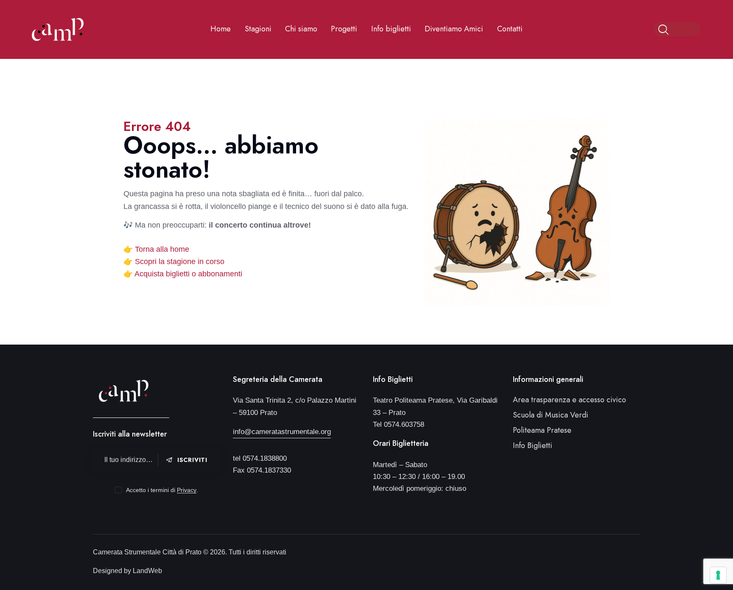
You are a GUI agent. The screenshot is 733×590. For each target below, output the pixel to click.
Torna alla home (162, 249)
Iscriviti (192, 460)
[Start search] (664, 30)
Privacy (186, 490)
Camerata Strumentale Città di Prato (148, 552)
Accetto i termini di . (162, 490)
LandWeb (147, 570)
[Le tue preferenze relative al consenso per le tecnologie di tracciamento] (718, 575)
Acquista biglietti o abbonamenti (188, 274)
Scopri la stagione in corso (179, 261)
